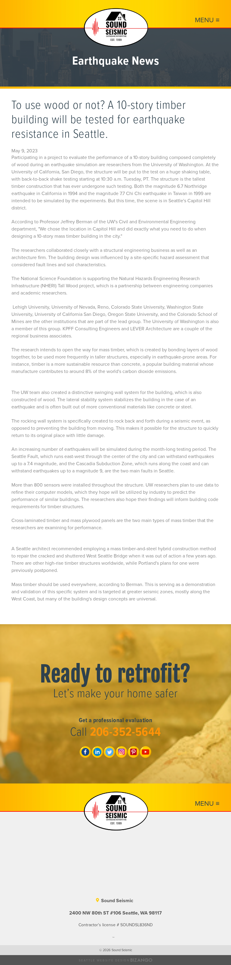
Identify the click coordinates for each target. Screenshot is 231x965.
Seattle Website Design (104, 960)
